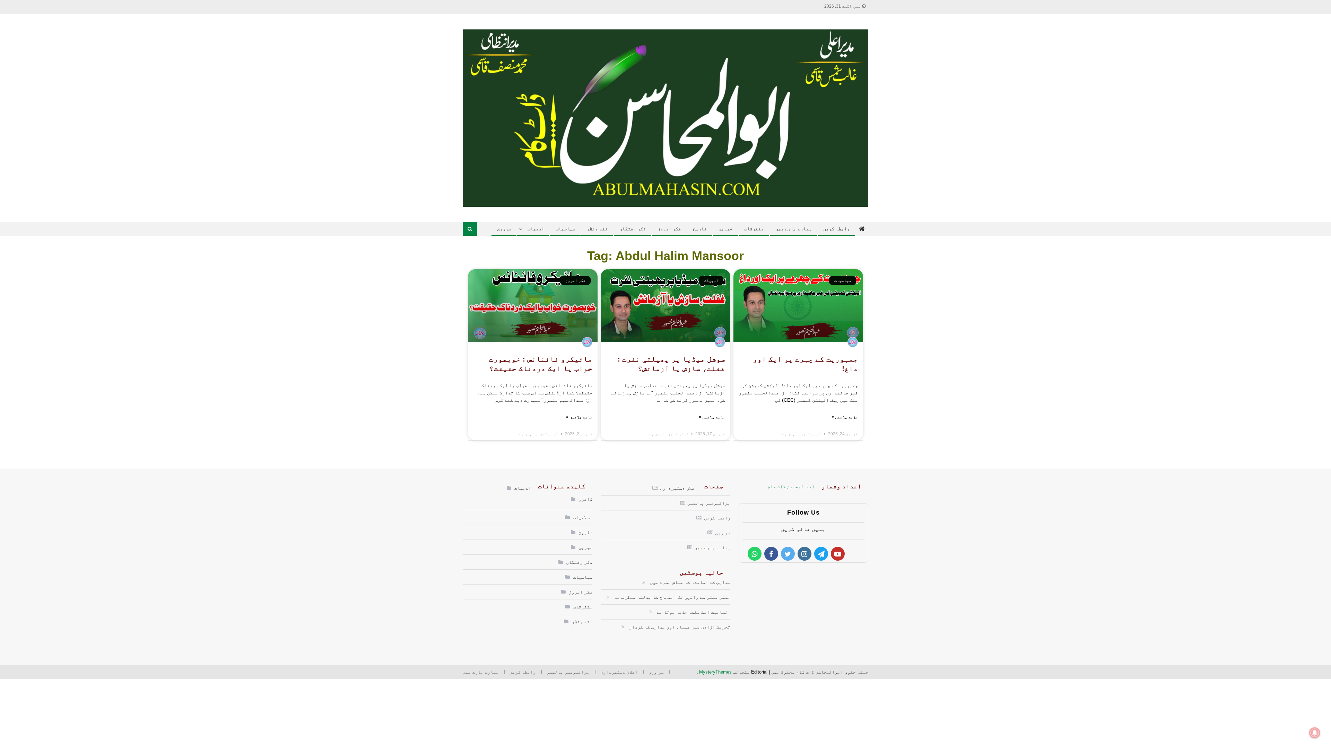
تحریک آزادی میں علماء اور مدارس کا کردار (679, 627)
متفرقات (754, 228)
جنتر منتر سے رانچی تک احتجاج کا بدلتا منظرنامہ (672, 597)
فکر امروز (669, 228)
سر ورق (722, 532)
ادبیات (536, 228)
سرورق (504, 228)
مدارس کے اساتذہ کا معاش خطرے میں (690, 582)
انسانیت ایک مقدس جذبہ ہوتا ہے (693, 612)
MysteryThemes (715, 672)
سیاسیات (565, 228)
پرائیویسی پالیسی (708, 503)
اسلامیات (582, 517)
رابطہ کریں (836, 228)
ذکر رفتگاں (632, 228)
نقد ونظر (597, 228)
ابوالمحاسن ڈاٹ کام (791, 486)
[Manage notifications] (1314, 732)
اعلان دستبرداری (678, 488)
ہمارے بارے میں (793, 228)
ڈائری (585, 499)
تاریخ (700, 228)
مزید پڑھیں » (845, 417)
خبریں (725, 228)
